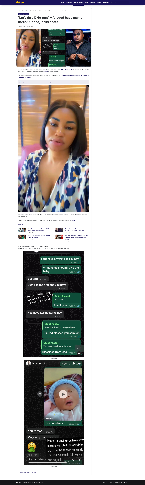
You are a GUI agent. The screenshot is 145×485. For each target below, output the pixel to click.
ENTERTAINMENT (78, 2)
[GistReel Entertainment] (20, 2)
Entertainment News (28, 10)
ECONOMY (69, 2)
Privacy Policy (126, 482)
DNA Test (34, 472)
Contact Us (111, 482)
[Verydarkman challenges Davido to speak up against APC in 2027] (22, 237)
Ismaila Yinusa (22, 26)
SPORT (99, 2)
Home (20, 10)
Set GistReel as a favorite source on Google (40, 82)
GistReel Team (118, 482)
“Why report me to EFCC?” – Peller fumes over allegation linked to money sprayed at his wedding (76, 237)
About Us (105, 482)
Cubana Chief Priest (24, 472)
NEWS (86, 2)
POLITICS (92, 2)
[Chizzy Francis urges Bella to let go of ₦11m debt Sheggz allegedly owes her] (22, 230)
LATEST (62, 2)
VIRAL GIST (106, 2)
